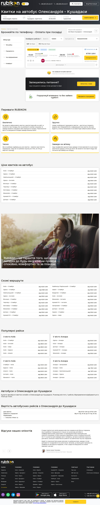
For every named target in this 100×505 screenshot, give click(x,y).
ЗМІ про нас (74, 472)
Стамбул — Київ (8, 364)
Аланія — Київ (7, 371)
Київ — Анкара (58, 343)
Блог (72, 481)
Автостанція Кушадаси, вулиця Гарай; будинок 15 (73, 56)
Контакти (74, 475)
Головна (3, 29)
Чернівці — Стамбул (10, 186)
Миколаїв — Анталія (59, 299)
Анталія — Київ (8, 374)
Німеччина (4, 472)
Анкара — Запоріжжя (60, 364)
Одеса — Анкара (58, 340)
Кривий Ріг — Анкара (60, 350)
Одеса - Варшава (20, 487)
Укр (24, 3)
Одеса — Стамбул (9, 174)
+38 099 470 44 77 (62, 4)
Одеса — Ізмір (56, 315)
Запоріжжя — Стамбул (59, 305)
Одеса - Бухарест (20, 472)
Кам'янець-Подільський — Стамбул (64, 286)
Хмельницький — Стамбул (12, 177)
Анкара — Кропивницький (61, 371)
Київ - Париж (37, 487)
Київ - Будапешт (20, 481)
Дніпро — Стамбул (9, 199)
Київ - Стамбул (37, 478)
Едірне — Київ (8, 368)
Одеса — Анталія (8, 180)
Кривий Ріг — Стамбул (10, 196)
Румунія (3, 484)
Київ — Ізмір (7, 346)
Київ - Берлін (37, 470)
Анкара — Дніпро (58, 377)
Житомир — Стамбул (10, 190)
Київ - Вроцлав (55, 472)
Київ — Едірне (8, 350)
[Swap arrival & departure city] (24, 17)
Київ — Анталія (57, 296)
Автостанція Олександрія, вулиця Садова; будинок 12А (41, 56)
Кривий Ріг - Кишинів (57, 470)
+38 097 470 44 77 (46, 4)
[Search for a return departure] (96, 31)
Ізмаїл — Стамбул (58, 289)
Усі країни (4, 487)
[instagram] (18, 495)
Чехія (2, 478)
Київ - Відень (19, 484)
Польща (3, 475)
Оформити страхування (86, 96)
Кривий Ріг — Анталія (59, 302)
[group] (67, 441)
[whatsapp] (8, 495)
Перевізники (75, 478)
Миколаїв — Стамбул (10, 193)
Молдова (3, 481)
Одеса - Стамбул (38, 481)
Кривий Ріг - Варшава (57, 475)
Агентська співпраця (93, 472)
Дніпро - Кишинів (38, 472)
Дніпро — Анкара (58, 346)
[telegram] (13, 495)
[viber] (3, 495)
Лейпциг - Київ (55, 478)
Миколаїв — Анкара (59, 353)
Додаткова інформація (39, 502)
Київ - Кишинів (19, 470)
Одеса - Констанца (56, 484)
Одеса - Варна (37, 475)
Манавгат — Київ (9, 377)
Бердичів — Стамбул (59, 293)
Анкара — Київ (58, 368)
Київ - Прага (18, 475)
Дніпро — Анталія (58, 309)
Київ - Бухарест (19, 478)
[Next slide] (9, 451)
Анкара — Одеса (58, 374)
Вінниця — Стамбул (9, 183)
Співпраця (90, 470)
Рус (27, 3)
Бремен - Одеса (37, 484)
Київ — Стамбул (8, 170)
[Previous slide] (4, 451)
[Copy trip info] (96, 64)
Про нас (73, 470)
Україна (3, 470)
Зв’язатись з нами (86, 83)
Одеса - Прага (55, 481)
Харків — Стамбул (58, 312)
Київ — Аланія (7, 353)
